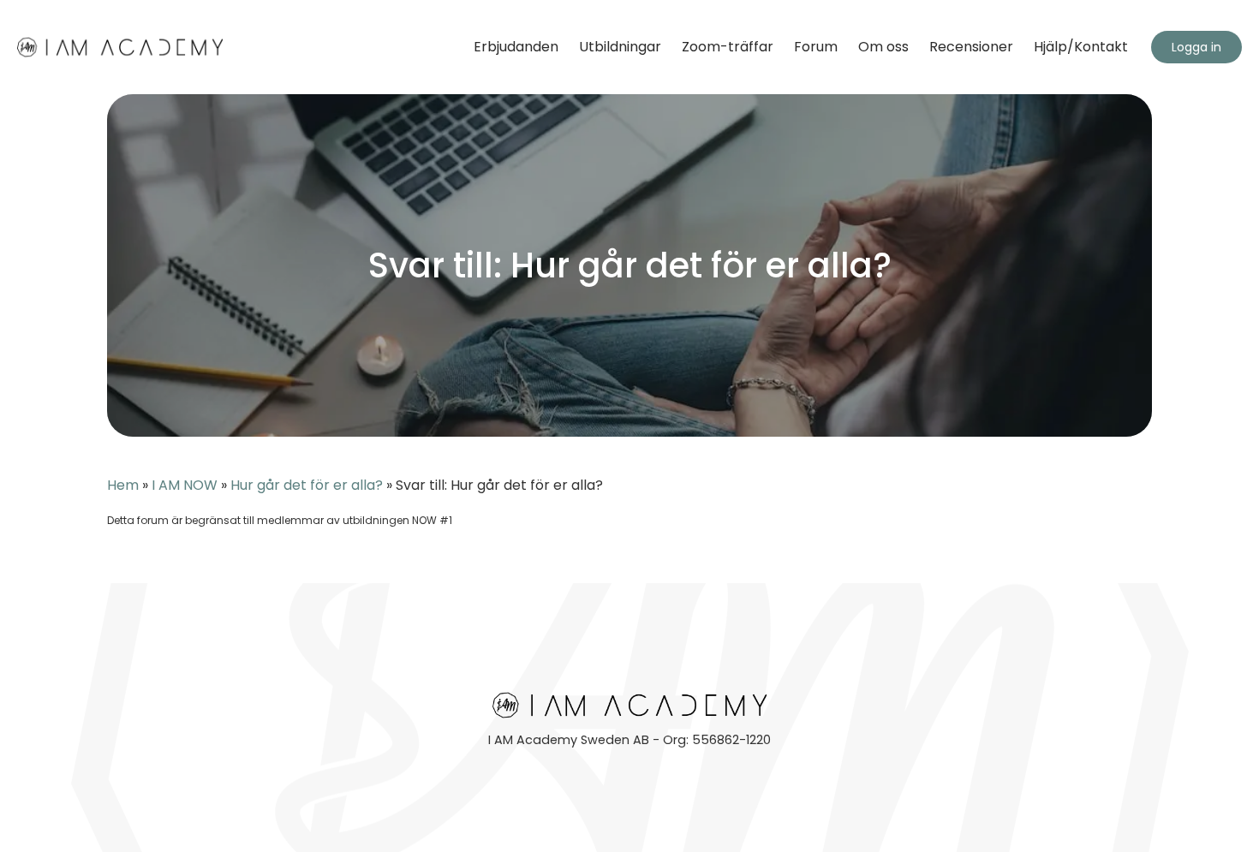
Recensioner (971, 47)
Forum (816, 47)
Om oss (883, 47)
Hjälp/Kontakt (1081, 47)
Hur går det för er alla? (306, 485)
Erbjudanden (516, 47)
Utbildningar (620, 47)
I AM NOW (185, 485)
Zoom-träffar (727, 47)
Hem (123, 485)
